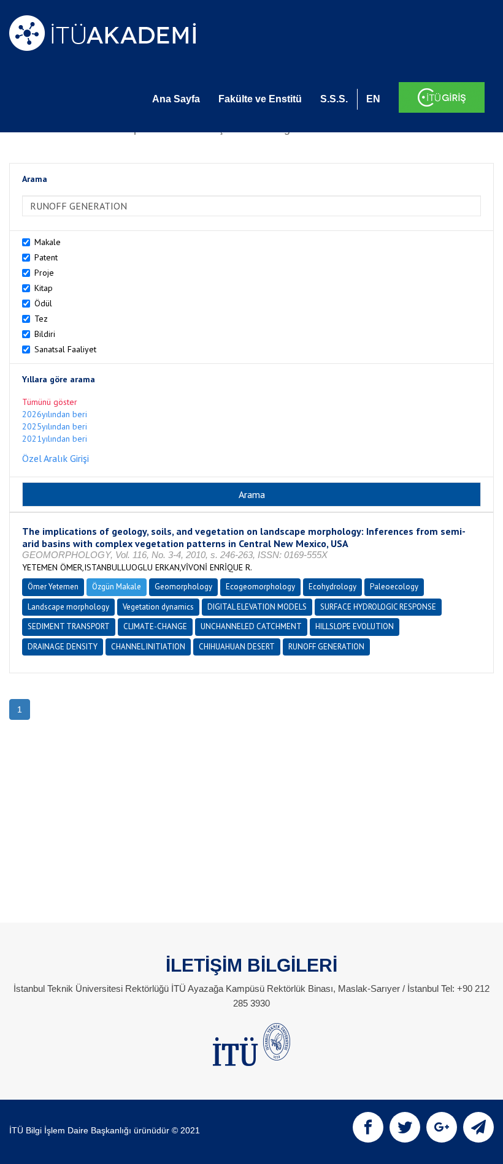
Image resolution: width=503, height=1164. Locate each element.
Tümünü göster (49, 401)
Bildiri (44, 333)
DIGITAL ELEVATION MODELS (257, 607)
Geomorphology (183, 586)
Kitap (43, 287)
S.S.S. (334, 99)
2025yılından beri (54, 426)
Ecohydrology (332, 586)
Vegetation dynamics (158, 607)
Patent (46, 257)
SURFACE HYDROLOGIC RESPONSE (378, 607)
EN (373, 99)
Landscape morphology (68, 607)
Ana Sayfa (176, 99)
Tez (41, 318)
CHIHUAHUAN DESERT (237, 646)
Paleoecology (394, 586)
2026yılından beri (54, 414)
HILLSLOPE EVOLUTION (354, 626)
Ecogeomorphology (260, 586)
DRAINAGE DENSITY (63, 646)
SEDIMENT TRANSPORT (69, 626)
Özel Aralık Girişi (55, 458)
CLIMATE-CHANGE (155, 626)
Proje (44, 272)
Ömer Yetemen (53, 586)
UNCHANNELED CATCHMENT (251, 626)
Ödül (43, 303)
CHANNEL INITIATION (148, 646)
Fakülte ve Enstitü (260, 99)
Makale (47, 242)
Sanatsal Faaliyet (65, 349)
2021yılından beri (54, 438)
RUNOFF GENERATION (326, 646)
